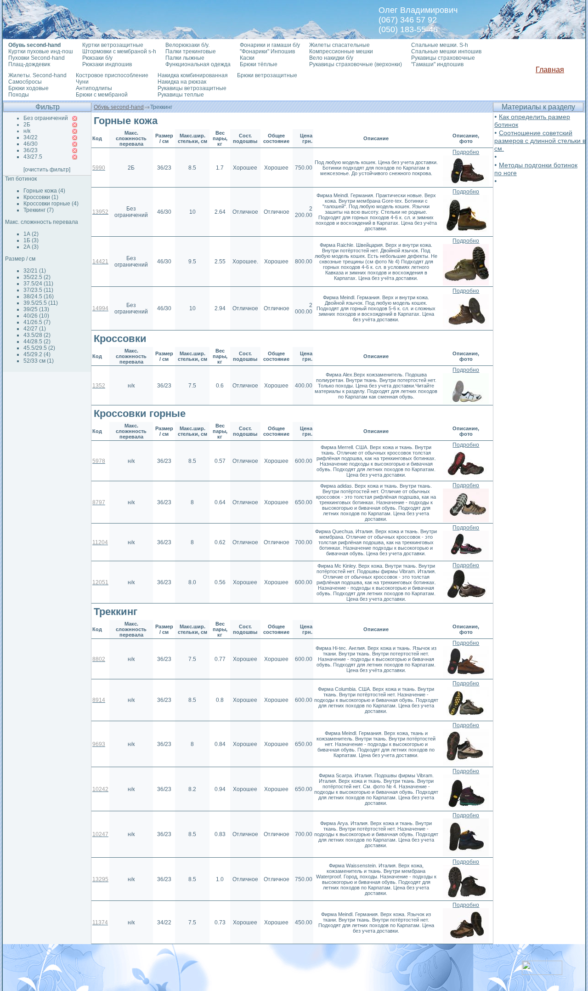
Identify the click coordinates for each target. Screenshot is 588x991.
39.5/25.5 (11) (40, 303)
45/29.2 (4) (37, 354)
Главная (550, 70)
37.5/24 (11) (38, 283)
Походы (18, 94)
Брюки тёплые (258, 64)
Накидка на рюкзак (182, 82)
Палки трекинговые (190, 51)
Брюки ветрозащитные (267, 75)
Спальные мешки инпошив (446, 51)
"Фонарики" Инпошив (267, 51)
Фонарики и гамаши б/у (270, 45)
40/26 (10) (36, 316)
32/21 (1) (34, 271)
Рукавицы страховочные (443, 58)
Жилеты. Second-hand (37, 75)
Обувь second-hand (119, 107)
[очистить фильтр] (46, 169)
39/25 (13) (36, 309)
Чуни (82, 82)
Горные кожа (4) (44, 191)
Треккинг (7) (38, 210)
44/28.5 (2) (37, 341)
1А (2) (31, 234)
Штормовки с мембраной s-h (119, 51)
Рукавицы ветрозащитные (192, 88)
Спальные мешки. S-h (439, 45)
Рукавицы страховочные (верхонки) (355, 64)
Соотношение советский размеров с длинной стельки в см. (540, 140)
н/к (26, 131)
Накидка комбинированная (193, 75)
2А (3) (31, 247)
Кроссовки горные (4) (51, 203)
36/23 (30, 150)
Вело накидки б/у (331, 58)
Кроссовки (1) (40, 197)
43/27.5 (32, 157)
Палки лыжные (184, 58)
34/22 (30, 137)
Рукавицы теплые (181, 94)
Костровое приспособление (112, 75)
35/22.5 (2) (37, 277)
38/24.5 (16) (38, 296)
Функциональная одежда (198, 64)
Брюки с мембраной (102, 94)
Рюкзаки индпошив (107, 64)
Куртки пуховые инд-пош (40, 51)
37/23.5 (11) (38, 290)
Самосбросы (25, 82)
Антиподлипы (94, 88)
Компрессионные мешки (341, 51)
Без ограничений (45, 118)
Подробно (465, 152)
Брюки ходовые (28, 88)
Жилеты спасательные (339, 45)
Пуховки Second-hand (36, 58)
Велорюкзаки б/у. (187, 45)
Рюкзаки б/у (97, 58)
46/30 (30, 144)
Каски (247, 58)
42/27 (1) (34, 328)
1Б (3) (31, 240)
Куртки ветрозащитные (112, 45)
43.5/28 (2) (37, 335)
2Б (26, 124)
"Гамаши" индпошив (437, 64)
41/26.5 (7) (37, 322)
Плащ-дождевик (29, 64)
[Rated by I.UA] (542, 972)
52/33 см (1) (38, 361)
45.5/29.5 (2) (39, 348)
